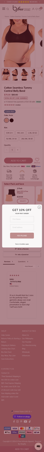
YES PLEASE (22, 236)
